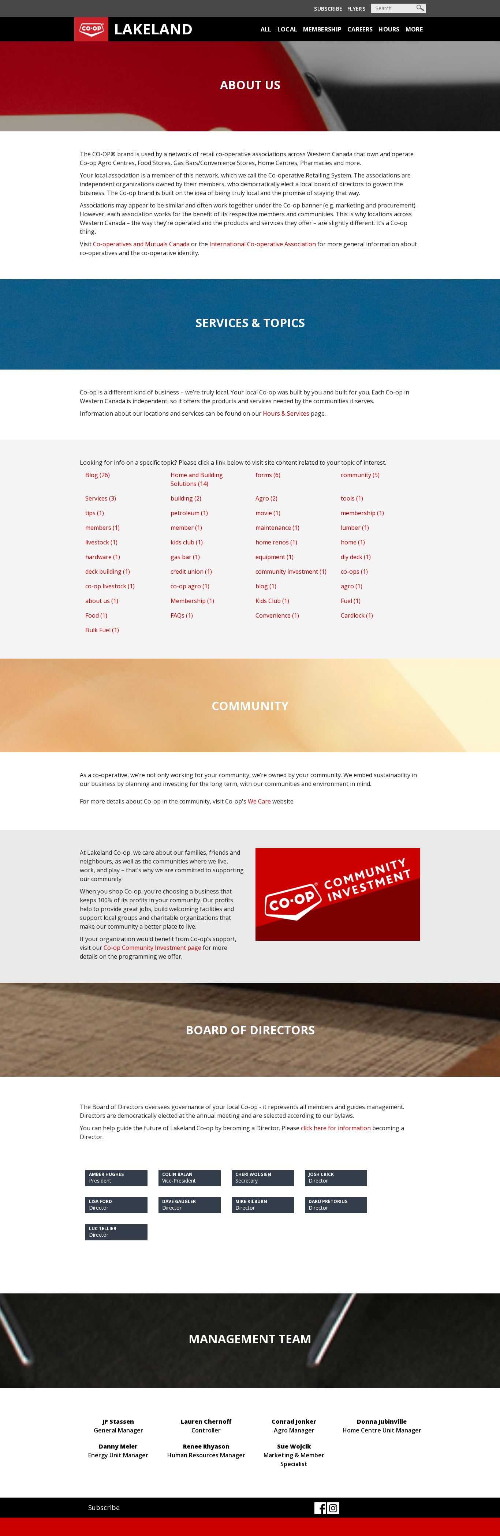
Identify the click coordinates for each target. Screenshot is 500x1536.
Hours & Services (286, 413)
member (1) (186, 528)
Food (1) (96, 615)
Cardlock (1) (357, 615)
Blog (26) (97, 475)
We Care (259, 801)
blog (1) (265, 586)
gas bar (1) (185, 557)
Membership (322, 29)
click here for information (336, 1128)
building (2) (186, 498)
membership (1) (362, 513)
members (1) (102, 528)
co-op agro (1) (190, 586)
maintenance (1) (277, 528)
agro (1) (351, 586)
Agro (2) (266, 498)
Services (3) (100, 498)
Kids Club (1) (272, 601)
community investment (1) (291, 571)
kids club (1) (187, 542)
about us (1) (101, 601)
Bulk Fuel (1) (102, 630)
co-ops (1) (354, 571)
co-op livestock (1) (110, 586)
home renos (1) (276, 542)
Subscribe (328, 8)
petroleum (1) (189, 513)
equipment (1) (274, 557)
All (266, 29)
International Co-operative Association (262, 244)
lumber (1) (355, 528)
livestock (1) (101, 542)
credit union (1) (191, 571)
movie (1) (267, 513)
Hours (389, 29)
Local (287, 29)
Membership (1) (192, 601)
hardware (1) (102, 557)
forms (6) (267, 475)
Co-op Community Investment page (152, 948)
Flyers (356, 8)
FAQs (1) (182, 615)
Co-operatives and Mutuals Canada (141, 244)
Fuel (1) (351, 601)
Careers (360, 29)
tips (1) (94, 513)
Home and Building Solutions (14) (197, 479)
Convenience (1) (277, 615)
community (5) (360, 475)
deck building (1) (107, 571)
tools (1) (352, 498)
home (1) (353, 542)
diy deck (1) (356, 557)
